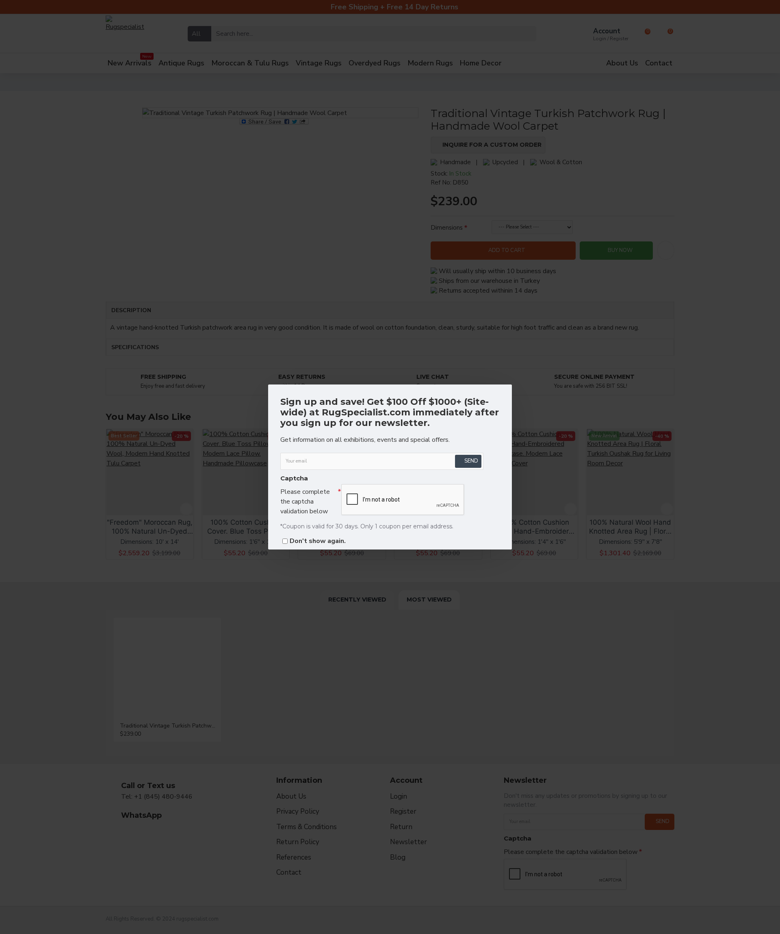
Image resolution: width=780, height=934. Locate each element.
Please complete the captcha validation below (305, 501)
